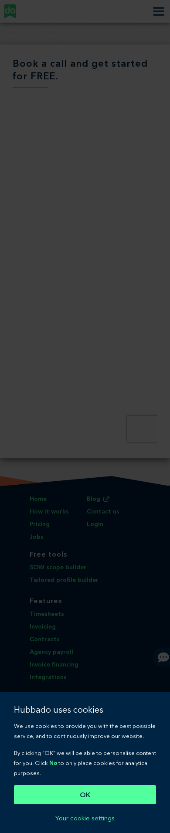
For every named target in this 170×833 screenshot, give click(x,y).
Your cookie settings (85, 818)
